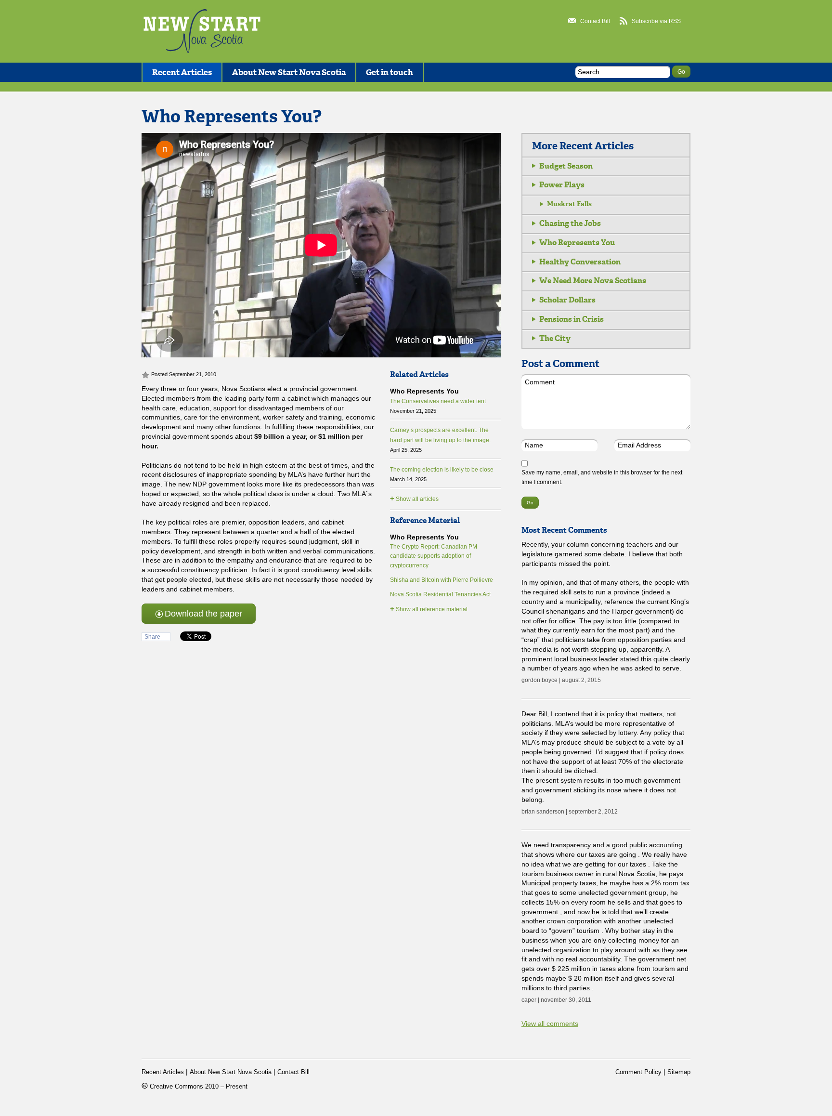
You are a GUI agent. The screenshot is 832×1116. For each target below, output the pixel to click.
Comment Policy (638, 1072)
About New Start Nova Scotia (289, 72)
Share (152, 636)
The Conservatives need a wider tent (438, 406)
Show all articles (414, 498)
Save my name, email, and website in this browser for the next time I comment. (601, 477)
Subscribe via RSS (656, 21)
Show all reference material (429, 608)
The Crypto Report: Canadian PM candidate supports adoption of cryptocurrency (433, 556)
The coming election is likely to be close (442, 474)
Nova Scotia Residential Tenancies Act (440, 594)
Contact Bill (595, 21)
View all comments (549, 1023)
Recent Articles (182, 72)
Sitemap (678, 1072)
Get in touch (389, 72)
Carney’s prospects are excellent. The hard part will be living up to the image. (440, 440)
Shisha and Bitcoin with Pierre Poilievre (441, 580)
